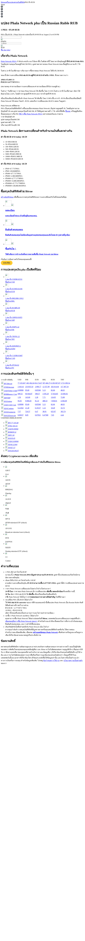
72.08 (63, 397)
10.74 (63, 408)
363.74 (63, 411)
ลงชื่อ (10, 669)
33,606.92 (64, 394)
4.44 (62, 415)
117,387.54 (65, 387)
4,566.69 (64, 401)
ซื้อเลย (67, 111)
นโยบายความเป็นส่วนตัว (73, 660)
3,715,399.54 (65, 383)
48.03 (63, 390)
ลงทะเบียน (6, 263)
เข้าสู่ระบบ (5, 669)
